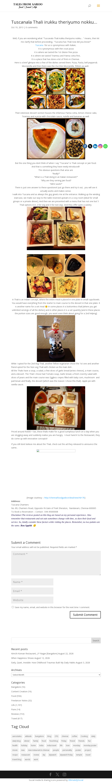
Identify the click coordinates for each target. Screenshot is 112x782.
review (36, 755)
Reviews (15, 714)
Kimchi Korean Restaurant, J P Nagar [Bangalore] (34, 653)
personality (67, 750)
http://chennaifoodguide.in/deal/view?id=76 (64, 497)
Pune (13, 709)
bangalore (39, 736)
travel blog (16, 759)
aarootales (16, 736)
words (27, 759)
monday (76, 745)
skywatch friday (66, 755)
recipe (15, 755)
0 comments (32, 27)
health (15, 745)
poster (78, 750)
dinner (27, 741)
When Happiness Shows (22, 658)
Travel (14, 718)
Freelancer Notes (19, 700)
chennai (65, 736)
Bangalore (16, 687)
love (68, 745)
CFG (56, 736)
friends (81, 741)
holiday (24, 745)
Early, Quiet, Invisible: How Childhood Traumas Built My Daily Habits (43, 662)
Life (13, 705)
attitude (28, 736)
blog (49, 736)
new (22, 750)
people (56, 750)
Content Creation (19, 691)
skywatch (52, 755)
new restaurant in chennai (38, 750)
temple (79, 755)
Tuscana (39, 45)
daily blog (16, 741)
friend (72, 741)
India (41, 745)
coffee (74, 736)
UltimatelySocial (75, 780)
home (33, 745)
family (35, 741)
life (61, 745)
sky (44, 755)
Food (13, 696)
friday (64, 741)
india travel (51, 745)
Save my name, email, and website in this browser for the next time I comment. (52, 607)
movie (15, 750)
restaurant (25, 755)
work (36, 759)
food (44, 741)
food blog (54, 741)
